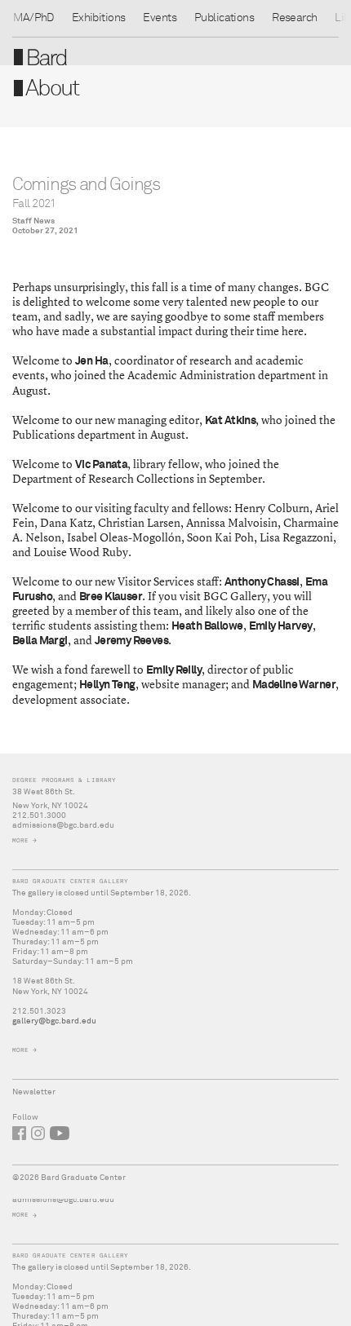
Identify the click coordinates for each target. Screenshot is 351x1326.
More (20, 1214)
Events (159, 18)
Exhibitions (99, 18)
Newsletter (34, 1092)
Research (294, 18)
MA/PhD (33, 18)
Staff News (33, 221)
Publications (224, 18)
